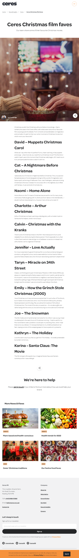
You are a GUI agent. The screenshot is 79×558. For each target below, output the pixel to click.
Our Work (43, 503)
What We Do (44, 494)
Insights (5, 431)
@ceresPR (22, 543)
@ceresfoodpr (9, 543)
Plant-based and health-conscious (18, 435)
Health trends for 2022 (51, 435)
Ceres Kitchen (45, 498)
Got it (67, 554)
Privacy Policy (56, 537)
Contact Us (5, 507)
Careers (43, 511)
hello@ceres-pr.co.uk (12, 503)
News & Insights (13, 12)
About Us (43, 490)
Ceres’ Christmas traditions (15, 468)
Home (4, 12)
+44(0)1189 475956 (11, 498)
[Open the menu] (74, 4)
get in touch (19, 387)
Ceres (22, 12)
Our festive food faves (51, 468)
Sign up (39, 531)
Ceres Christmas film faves (34, 12)
